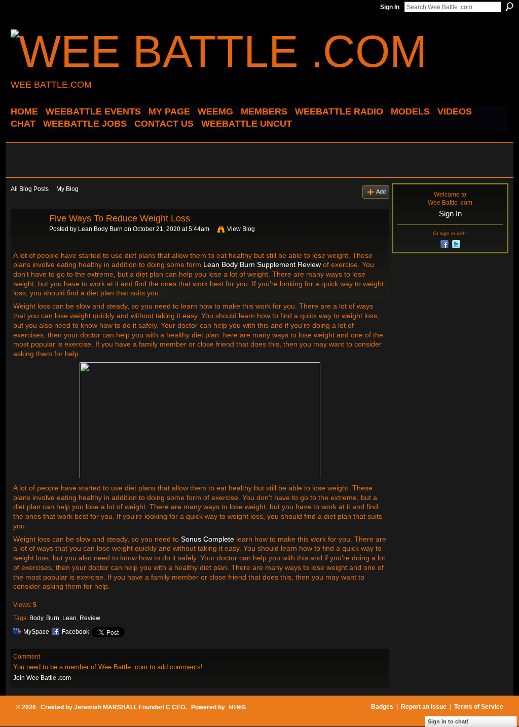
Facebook (75, 631)
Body (36, 618)
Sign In (389, 7)
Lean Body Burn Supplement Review (262, 264)
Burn (52, 618)
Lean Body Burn (100, 229)
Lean (69, 618)
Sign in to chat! (448, 721)
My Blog (67, 189)
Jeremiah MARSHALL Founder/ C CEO (129, 707)
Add (381, 191)
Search (509, 6)
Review (90, 618)
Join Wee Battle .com (42, 677)
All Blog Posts (30, 189)
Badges (382, 706)
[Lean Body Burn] (27, 241)
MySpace (36, 631)
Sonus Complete (207, 539)
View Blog (241, 229)
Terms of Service (478, 706)
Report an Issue (424, 706)
